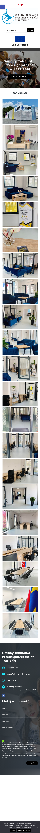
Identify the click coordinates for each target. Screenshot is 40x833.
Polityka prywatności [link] (24, 830)
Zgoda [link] (13, 830)
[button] (3, 695)
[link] (2, 7)
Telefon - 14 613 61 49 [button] (20, 76)
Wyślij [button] (32, 763)
